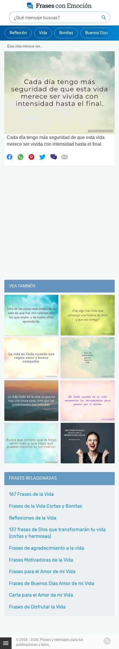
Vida (43, 32)
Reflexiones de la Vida (32, 518)
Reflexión (18, 32)
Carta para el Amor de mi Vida (41, 595)
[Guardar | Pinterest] (31, 156)
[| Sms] (53, 156)
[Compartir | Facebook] (9, 156)
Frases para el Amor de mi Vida (42, 571)
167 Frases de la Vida (31, 494)
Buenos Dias (96, 32)
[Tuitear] (42, 156)
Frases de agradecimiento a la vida (46, 548)
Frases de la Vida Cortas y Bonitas (45, 506)
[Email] (64, 156)
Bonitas (66, 32)
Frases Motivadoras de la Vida (41, 560)
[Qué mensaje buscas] (103, 17)
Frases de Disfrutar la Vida (37, 607)
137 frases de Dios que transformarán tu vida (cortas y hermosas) (57, 533)
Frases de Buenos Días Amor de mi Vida (51, 583)
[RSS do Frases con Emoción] (107, 641)
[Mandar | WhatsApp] (20, 156)
